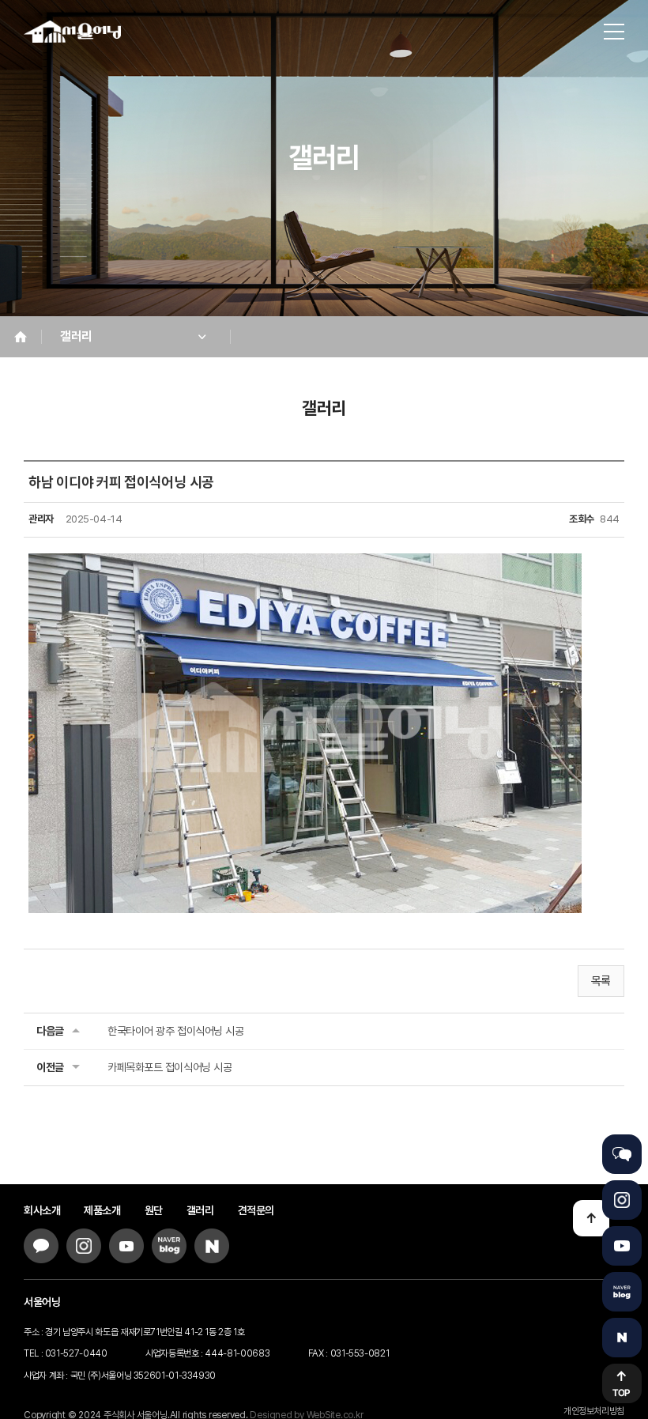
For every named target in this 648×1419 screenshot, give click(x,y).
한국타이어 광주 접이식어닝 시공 (175, 1031)
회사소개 (42, 1210)
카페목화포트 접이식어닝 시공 (169, 1067)
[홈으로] (81, 32)
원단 (154, 1210)
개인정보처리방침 (593, 1411)
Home (20, 336)
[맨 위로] (591, 1218)
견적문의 (256, 1210)
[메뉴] (614, 31)
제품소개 (102, 1210)
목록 (601, 981)
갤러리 (200, 1210)
